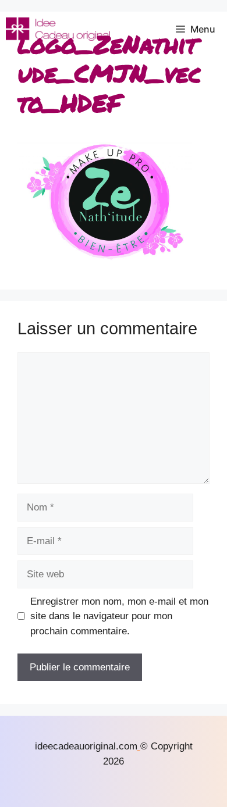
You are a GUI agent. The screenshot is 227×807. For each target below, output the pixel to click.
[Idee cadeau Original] (58, 29)
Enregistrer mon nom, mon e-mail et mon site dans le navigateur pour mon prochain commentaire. (119, 616)
